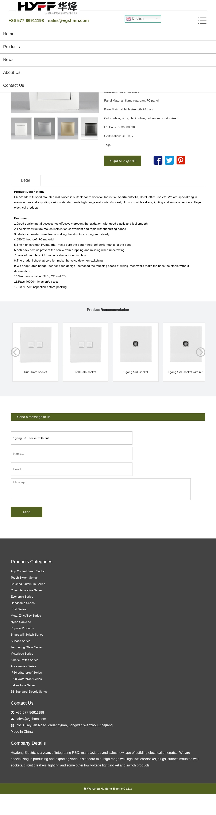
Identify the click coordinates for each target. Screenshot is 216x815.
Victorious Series (22, 653)
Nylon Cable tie (21, 622)
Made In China (22, 731)
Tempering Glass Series (27, 647)
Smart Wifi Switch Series (27, 634)
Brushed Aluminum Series (28, 584)
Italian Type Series (23, 685)
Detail (26, 180)
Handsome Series (23, 603)
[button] (200, 352)
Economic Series (22, 596)
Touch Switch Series (24, 577)
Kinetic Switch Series (24, 660)
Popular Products (22, 628)
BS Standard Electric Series (29, 691)
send (27, 512)
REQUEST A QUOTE (122, 161)
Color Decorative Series (26, 590)
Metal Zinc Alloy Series (26, 615)
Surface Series (20, 641)
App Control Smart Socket (28, 571)
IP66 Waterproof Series (26, 672)
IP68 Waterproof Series (26, 679)
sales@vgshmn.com (68, 20)
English (137, 18)
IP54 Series (18, 609)
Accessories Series (23, 666)
